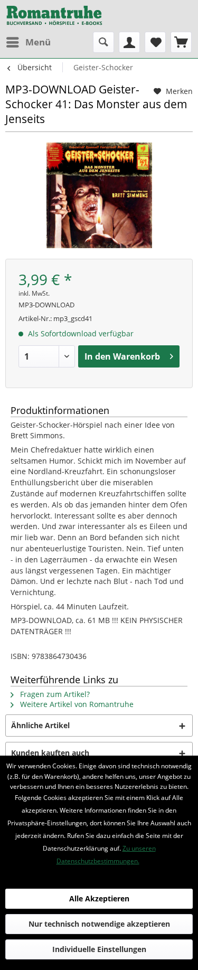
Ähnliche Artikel (40, 725)
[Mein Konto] (129, 42)
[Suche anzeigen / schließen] (103, 42)
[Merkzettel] (155, 42)
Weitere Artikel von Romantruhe (76, 704)
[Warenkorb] (181, 42)
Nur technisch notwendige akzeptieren (99, 924)
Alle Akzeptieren (99, 898)
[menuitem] (28, 42)
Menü (38, 42)
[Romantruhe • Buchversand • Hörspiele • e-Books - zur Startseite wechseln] (54, 15)
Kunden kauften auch (50, 753)
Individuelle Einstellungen (99, 949)
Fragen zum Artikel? (54, 694)
